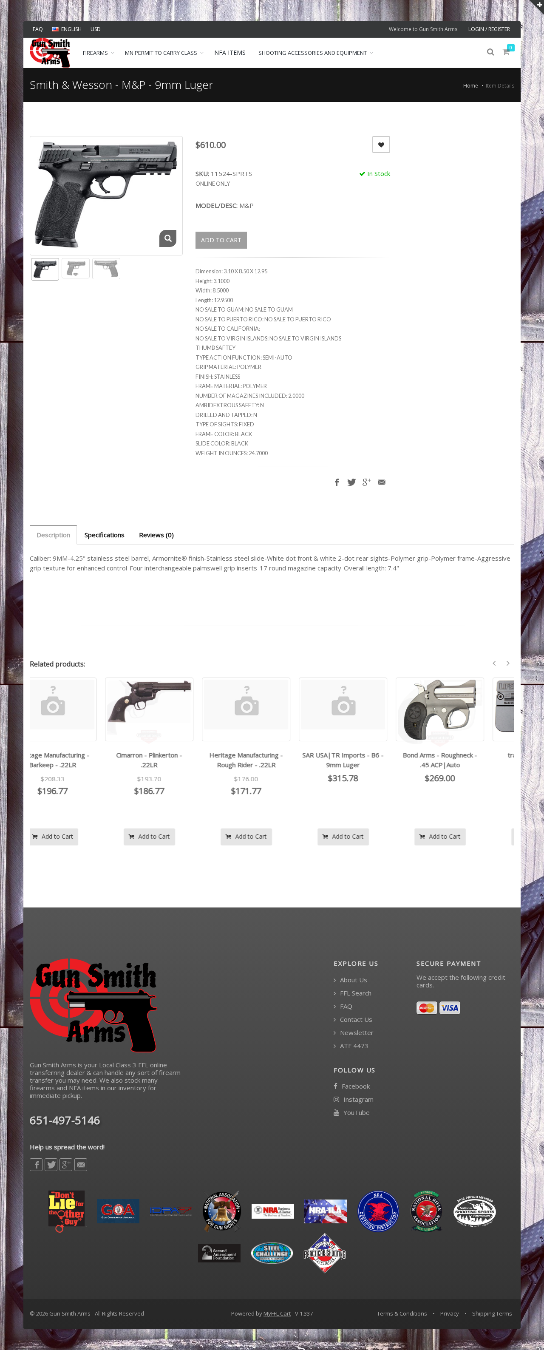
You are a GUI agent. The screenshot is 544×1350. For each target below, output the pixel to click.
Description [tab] (53, 534)
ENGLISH (71, 29)
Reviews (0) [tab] (156, 534)
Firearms (95, 53)
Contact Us (355, 1019)
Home (470, 85)
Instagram (358, 1099)
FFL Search (354, 993)
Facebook (355, 1086)
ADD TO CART (221, 240)
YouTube (356, 1113)
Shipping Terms (492, 1313)
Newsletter (356, 1033)
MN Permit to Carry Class (161, 53)
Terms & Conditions (402, 1313)
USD (96, 29)
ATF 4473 (353, 1046)
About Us (352, 980)
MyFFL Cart (277, 1313)
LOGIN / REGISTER (489, 29)
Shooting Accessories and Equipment (312, 53)
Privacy (449, 1313)
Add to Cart (82, 836)
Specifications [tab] (105, 534)
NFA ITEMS (230, 52)
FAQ (38, 29)
